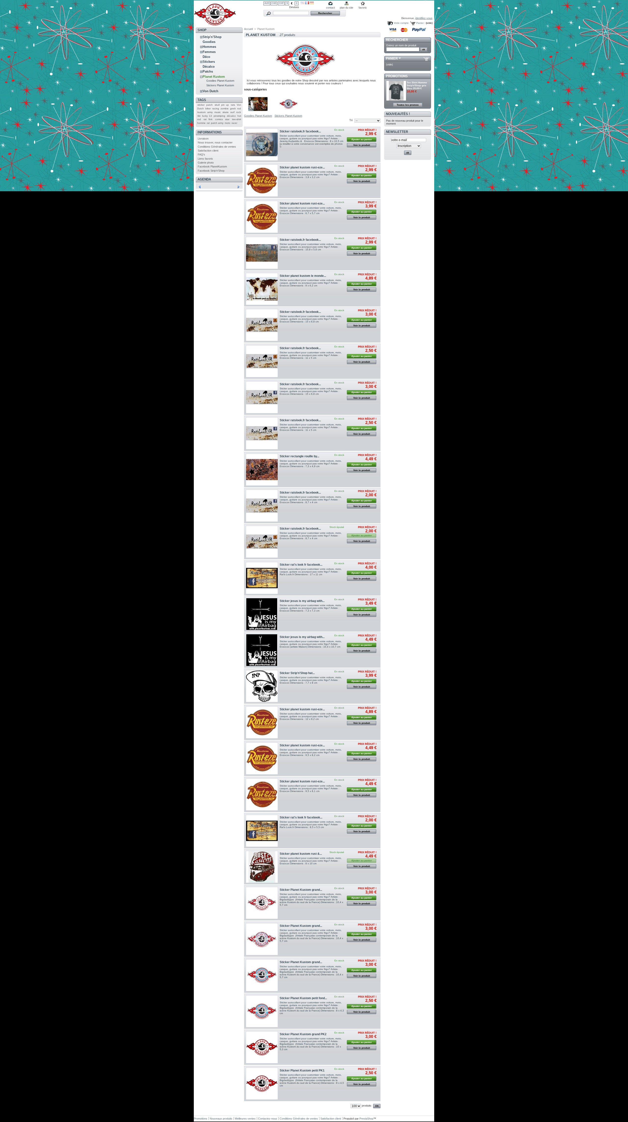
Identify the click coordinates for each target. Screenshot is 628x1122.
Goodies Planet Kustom (220, 80)
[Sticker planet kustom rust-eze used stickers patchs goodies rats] (262, 794)
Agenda (204, 179)
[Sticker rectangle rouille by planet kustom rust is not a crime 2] (262, 470)
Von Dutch (210, 91)
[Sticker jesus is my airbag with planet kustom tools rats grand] (262, 650)
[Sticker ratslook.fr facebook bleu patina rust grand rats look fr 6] (262, 397)
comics (219, 119)
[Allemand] (312, 3)
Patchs (208, 71)
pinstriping (219, 116)
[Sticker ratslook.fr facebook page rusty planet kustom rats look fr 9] (262, 253)
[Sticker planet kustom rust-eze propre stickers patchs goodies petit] (262, 758)
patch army (217, 123)
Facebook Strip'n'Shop (211, 170)
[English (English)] (302, 3)
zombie (225, 108)
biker (208, 108)
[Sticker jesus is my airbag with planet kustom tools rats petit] (262, 614)
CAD (274, 3)
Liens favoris (205, 158)
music (217, 112)
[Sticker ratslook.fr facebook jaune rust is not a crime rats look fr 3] (262, 542)
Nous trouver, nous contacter (215, 142)
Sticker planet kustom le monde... (303, 276)
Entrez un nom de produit (401, 45)
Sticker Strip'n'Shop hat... (297, 673)
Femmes (209, 52)
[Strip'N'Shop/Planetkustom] (215, 24)
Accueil (248, 28)
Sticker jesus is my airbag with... (302, 601)
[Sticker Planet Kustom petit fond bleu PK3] (262, 1011)
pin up (225, 104)
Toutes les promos (408, 104)
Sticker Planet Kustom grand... (301, 890)
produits (366, 1105)
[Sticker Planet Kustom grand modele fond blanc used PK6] (262, 903)
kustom (201, 112)
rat (208, 123)
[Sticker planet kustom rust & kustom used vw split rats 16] (262, 867)
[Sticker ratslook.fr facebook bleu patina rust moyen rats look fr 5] (262, 433)
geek (233, 108)
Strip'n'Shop (212, 37)
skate (225, 112)
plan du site (346, 7)
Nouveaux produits (221, 1118)
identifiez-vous (423, 18)
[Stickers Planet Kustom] (288, 112)
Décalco (209, 66)
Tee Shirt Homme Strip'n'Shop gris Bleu (417, 85)
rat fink (208, 119)
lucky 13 (207, 116)
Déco (206, 57)
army (210, 112)
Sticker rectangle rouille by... (299, 456)
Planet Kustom (214, 76)
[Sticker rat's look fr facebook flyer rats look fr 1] (262, 831)
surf (232, 112)
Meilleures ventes (245, 1118)
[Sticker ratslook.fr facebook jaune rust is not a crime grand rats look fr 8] (262, 325)
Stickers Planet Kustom (220, 85)
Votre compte (401, 23)
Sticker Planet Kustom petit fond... (303, 998)
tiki (198, 116)
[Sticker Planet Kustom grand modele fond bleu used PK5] (262, 939)
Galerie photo (206, 162)
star (227, 119)
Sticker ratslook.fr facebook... (300, 131)
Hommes (209, 47)
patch (209, 104)
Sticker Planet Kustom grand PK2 (303, 1034)
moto (227, 123)
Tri (351, 120)
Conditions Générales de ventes (217, 146)
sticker (201, 104)
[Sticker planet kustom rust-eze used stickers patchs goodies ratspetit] (262, 181)
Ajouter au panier (361, 139)
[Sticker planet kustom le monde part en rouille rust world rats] (262, 289)
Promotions (397, 76)
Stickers (209, 62)
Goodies (209, 42)
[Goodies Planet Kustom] (258, 112)
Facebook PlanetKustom (212, 166)
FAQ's (201, 154)
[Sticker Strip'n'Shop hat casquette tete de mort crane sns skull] (262, 686)
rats (233, 104)
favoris (363, 7)
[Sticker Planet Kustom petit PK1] (262, 1084)
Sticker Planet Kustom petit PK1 (302, 1070)
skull (217, 104)
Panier (392, 58)
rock (238, 112)
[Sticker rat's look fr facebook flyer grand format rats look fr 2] (262, 578)
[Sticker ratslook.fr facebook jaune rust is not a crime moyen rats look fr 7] (262, 361)
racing (215, 108)
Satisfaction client (208, 150)
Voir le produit (361, 145)
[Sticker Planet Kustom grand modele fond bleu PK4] (262, 975)
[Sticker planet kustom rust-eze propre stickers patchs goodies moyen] (262, 722)
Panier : (420, 23)
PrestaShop (366, 1118)
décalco (231, 116)
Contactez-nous (267, 1118)
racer (234, 123)
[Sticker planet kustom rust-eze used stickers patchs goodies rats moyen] (262, 217)
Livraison (203, 138)
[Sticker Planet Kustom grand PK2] (262, 1047)
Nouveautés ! (398, 114)
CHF (281, 3)
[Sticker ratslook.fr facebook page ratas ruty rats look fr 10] (262, 144)
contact (330, 7)
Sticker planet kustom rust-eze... (302, 167)
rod (239, 108)
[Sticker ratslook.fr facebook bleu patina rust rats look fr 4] (262, 506)
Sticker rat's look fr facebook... (301, 564)
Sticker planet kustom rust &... (301, 853)
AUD (266, 3)
